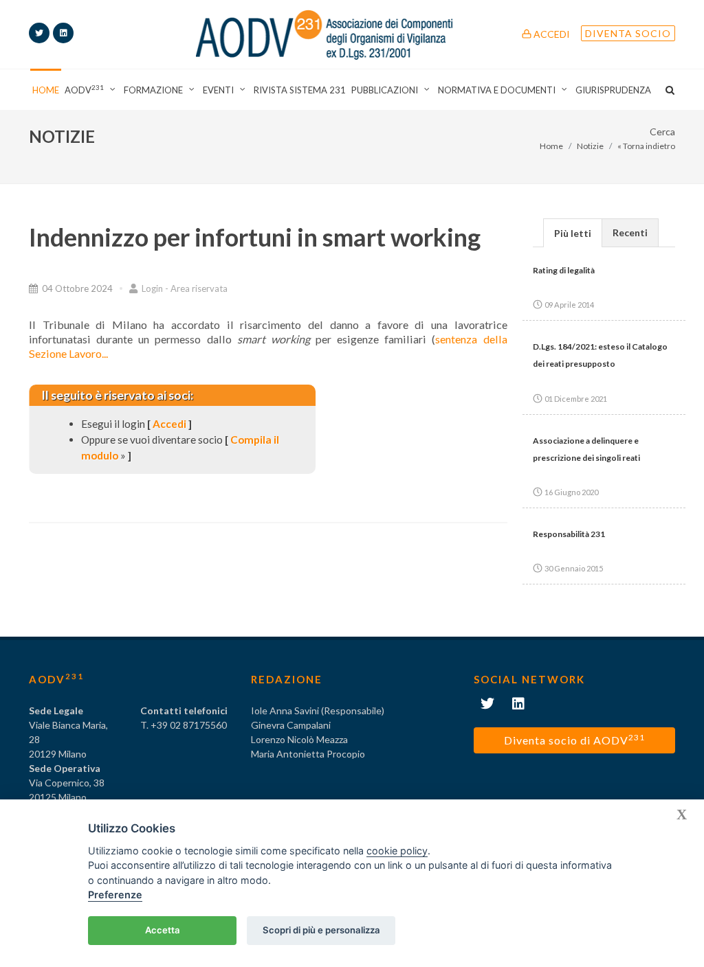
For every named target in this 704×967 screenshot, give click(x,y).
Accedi (550, 34)
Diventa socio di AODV (574, 739)
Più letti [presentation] (572, 233)
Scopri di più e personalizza (321, 929)
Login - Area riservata (184, 288)
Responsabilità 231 (569, 534)
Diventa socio (628, 33)
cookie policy (397, 850)
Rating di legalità (564, 270)
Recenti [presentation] (630, 232)
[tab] (572, 232)
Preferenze (115, 894)
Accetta (162, 929)
